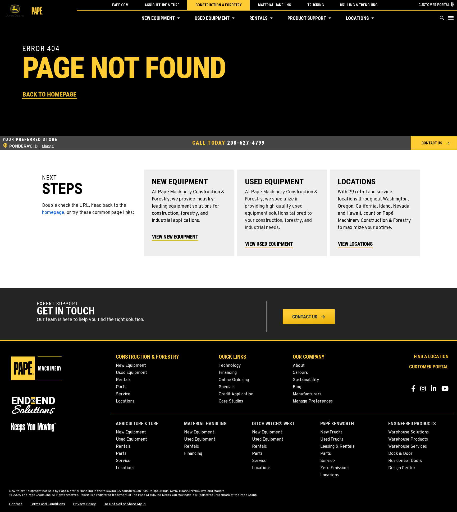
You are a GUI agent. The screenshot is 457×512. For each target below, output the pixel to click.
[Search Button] (442, 19)
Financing (228, 373)
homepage (53, 213)
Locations (357, 18)
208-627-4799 (246, 143)
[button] (178, 18)
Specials (227, 387)
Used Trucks (332, 439)
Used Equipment (212, 18)
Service (123, 394)
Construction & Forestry (218, 5)
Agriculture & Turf (162, 5)
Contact (15, 504)
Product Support (306, 18)
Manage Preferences (313, 401)
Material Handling (274, 5)
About (299, 365)
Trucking (315, 5)
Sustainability (306, 380)
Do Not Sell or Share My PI (124, 504)
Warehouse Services (407, 446)
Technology (230, 365)
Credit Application (236, 394)
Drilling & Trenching (359, 5)
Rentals (258, 18)
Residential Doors (405, 461)
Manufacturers (307, 394)
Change (48, 146)
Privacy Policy (84, 504)
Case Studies (231, 401)
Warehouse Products (408, 439)
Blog (297, 387)
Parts (121, 387)
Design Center (401, 468)
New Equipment (158, 18)
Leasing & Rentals (337, 446)
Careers (300, 373)
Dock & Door (400, 453)
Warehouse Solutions (408, 432)
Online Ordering (234, 380)
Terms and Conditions (47, 504)
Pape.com (120, 5)
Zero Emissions (334, 468)
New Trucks (331, 432)
